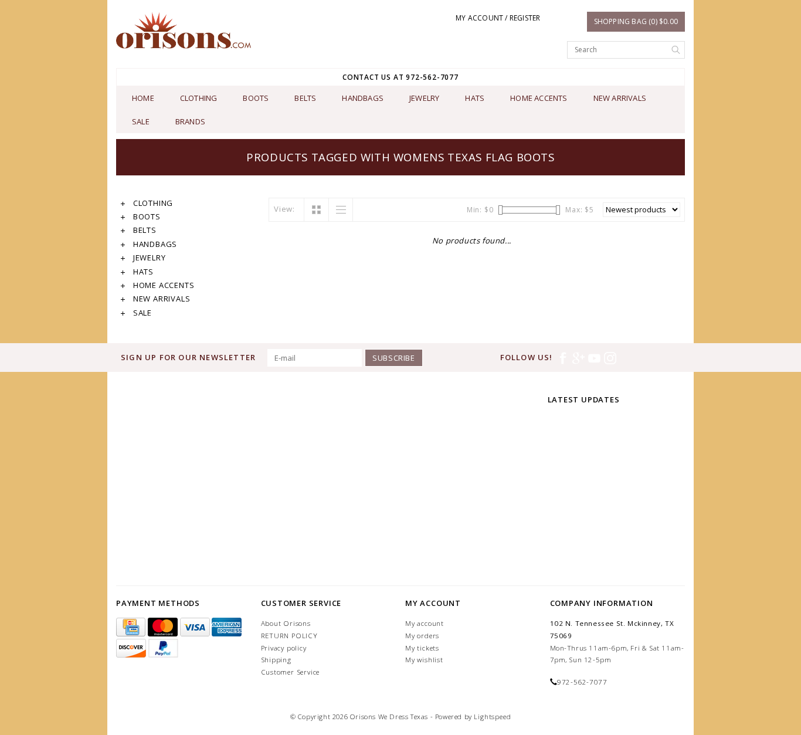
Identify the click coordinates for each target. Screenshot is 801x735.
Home (143, 98)
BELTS (305, 98)
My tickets (422, 647)
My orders (422, 635)
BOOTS (256, 98)
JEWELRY (424, 98)
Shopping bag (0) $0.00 (636, 21)
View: (284, 209)
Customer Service (290, 672)
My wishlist (424, 659)
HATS (474, 98)
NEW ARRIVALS (619, 98)
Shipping (276, 659)
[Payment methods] (132, 627)
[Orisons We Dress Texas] (184, 30)
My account (424, 623)
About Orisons (286, 623)
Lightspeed (492, 716)
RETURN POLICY (289, 635)
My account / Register (498, 18)
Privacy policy (284, 647)
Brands (190, 121)
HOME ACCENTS (538, 98)
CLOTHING (199, 98)
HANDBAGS (362, 98)
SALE (141, 121)
